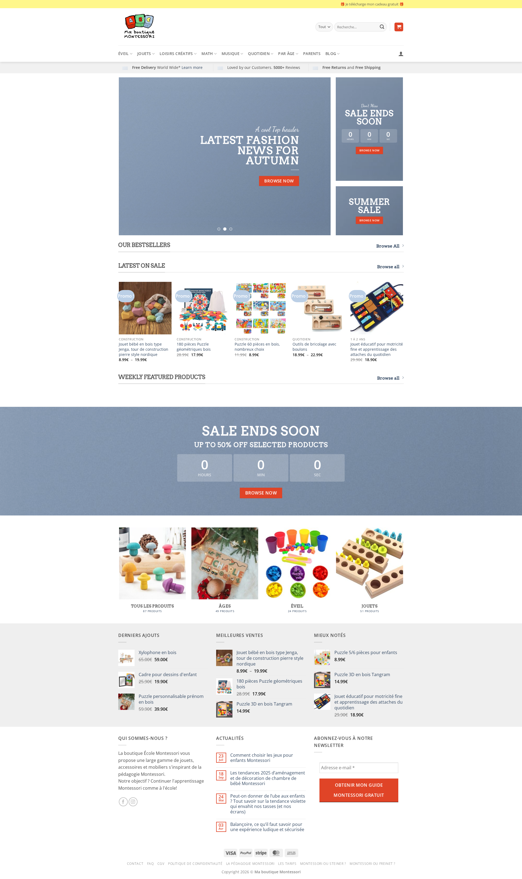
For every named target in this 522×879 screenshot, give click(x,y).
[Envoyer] (382, 27)
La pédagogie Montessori (250, 863)
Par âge (286, 53)
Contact (135, 863)
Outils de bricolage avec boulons (314, 347)
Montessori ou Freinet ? (372, 863)
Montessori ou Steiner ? (323, 863)
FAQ (150, 863)
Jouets (144, 53)
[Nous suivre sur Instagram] (133, 801)
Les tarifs (287, 863)
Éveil (123, 53)
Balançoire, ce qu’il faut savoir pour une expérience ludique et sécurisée (267, 827)
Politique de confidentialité (195, 863)
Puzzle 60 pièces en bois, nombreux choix (257, 347)
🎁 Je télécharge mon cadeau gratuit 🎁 (372, 4)
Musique (231, 53)
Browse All (387, 246)
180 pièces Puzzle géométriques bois (194, 347)
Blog (330, 53)
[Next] (320, 156)
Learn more (192, 67)
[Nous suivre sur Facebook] (123, 801)
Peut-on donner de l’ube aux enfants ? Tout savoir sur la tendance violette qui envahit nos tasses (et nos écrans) (268, 803)
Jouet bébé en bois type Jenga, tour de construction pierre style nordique (143, 349)
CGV (160, 863)
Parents (312, 53)
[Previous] (130, 156)
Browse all (388, 266)
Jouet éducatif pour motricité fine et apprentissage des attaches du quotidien (376, 349)
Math (207, 53)
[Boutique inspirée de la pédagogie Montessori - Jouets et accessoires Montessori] (212, 26)
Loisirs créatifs (176, 53)
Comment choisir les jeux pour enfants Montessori (261, 758)
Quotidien (259, 53)
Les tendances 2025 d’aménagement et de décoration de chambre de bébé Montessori (267, 778)
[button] (398, 27)
